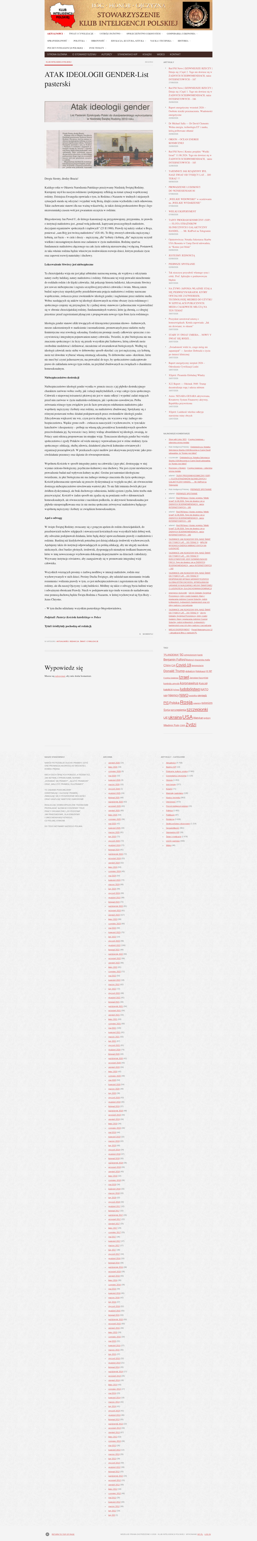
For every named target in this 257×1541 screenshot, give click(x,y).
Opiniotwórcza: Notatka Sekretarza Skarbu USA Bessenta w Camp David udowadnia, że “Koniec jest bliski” (190, 243)
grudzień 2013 (114, 1415)
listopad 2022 (114, 950)
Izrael (184, 677)
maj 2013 (112, 1445)
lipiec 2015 (112, 1332)
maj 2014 (112, 1393)
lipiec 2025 (112, 815)
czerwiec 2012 (114, 1493)
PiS (166, 703)
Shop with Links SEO (178, 439)
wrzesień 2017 (114, 1219)
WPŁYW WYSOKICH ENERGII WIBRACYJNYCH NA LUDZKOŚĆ (188, 545)
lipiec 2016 (112, 1280)
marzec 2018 (114, 1193)
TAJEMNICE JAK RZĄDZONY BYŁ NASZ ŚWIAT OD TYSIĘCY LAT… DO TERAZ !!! (190, 174)
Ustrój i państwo (173, 841)
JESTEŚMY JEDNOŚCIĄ (182, 255)
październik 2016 (115, 1267)
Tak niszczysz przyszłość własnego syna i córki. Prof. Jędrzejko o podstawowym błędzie (189, 276)
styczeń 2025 (114, 841)
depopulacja (198, 665)
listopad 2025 (114, 798)
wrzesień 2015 (114, 1324)
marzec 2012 (114, 1506)
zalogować (60, 675)
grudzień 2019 (114, 1102)
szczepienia (178, 710)
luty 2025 (112, 837)
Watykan (198, 717)
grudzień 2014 (114, 1363)
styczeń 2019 (114, 1150)
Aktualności (62, 641)
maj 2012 (112, 1498)
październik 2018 (115, 1163)
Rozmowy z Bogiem (177, 468)
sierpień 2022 (114, 963)
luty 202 (111, 1515)
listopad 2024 (114, 850)
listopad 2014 (114, 1367)
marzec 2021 (114, 1037)
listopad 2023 (114, 902)
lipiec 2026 (112, 767)
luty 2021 (112, 1041)
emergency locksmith (178, 593)
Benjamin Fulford (174, 659)
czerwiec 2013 (114, 1441)
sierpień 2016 (114, 1276)
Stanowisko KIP (127, 54)
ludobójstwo (190, 689)
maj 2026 (112, 776)
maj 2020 (112, 1080)
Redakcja (74, 641)
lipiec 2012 (112, 1489)
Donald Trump (174, 671)
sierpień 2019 (114, 1119)
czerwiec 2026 (114, 771)
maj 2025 (112, 824)
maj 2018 (112, 1184)
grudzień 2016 (114, 1258)
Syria (166, 709)
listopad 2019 (114, 1106)
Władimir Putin (171, 725)
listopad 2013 (114, 1419)
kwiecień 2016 (114, 1293)
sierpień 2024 (114, 863)
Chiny (167, 665)
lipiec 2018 (112, 1176)
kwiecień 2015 (114, 1345)
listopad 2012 (114, 1472)
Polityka (169, 810)
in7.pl (200, 1534)
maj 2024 (112, 876)
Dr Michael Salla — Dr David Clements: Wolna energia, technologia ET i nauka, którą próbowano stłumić (189, 127)
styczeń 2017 (114, 1254)
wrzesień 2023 (114, 910)
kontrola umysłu (171, 683)
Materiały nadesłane (174, 793)
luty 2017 (112, 1250)
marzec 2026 (114, 784)
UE (165, 717)
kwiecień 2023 (114, 932)
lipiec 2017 (112, 1228)
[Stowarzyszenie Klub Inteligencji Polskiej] (128, 29)
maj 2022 (112, 976)
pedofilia (193, 695)
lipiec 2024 (112, 867)
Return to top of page (63, 1534)
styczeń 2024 (114, 893)
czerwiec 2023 (114, 924)
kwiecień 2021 (114, 1032)
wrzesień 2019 (114, 1115)
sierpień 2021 (114, 1015)
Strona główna (57, 54)
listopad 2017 (114, 1211)
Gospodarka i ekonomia (176, 776)
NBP (165, 695)
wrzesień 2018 (114, 1167)
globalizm (190, 671)
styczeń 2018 (114, 1202)
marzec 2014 (114, 1402)
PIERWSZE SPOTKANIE (182, 264)
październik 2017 (115, 1215)
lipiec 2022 (112, 967)
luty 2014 (112, 1406)
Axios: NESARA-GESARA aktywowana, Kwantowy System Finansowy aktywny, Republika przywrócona (189, 399)
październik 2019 (115, 1111)
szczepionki (197, 709)
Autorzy (106, 54)
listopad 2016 (114, 1263)
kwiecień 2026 (114, 780)
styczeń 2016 (114, 1306)
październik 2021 (115, 1006)
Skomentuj (148, 634)
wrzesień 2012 (114, 1480)
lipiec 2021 (112, 1019)
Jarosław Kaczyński (199, 678)
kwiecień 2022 (114, 980)
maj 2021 (112, 1028)
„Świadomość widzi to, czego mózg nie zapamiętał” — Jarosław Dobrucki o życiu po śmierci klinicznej (189, 350)
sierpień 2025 (114, 810)
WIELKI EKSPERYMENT (182, 211)
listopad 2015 (114, 1315)
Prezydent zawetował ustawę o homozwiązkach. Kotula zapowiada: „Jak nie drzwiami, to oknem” (189, 322)
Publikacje (170, 815)
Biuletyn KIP (171, 767)
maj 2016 (112, 1289)
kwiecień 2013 (114, 1450)
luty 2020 (112, 1093)
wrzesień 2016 (114, 1272)
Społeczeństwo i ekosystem (178, 824)
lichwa (176, 690)
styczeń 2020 (114, 1098)
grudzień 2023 (114, 898)
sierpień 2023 (114, 915)
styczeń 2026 (114, 789)
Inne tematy (171, 784)
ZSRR (182, 725)
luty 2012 (112, 1511)
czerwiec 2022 (114, 972)
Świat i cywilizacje (89, 641)
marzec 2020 (114, 1089)
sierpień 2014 (114, 1380)
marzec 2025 (114, 832)
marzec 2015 (114, 1350)
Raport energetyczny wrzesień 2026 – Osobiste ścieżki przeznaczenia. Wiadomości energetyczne (190, 111)
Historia (169, 780)
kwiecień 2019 (114, 1137)
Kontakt (175, 54)
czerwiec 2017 (114, 1232)
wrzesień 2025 (114, 806)
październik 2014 (115, 1372)
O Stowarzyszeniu (84, 54)
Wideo (161, 54)
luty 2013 (112, 1459)
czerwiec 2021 (114, 1024)
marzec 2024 (114, 884)
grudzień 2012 (114, 1467)
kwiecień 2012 (114, 1502)
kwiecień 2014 (114, 1398)
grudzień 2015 (114, 1311)
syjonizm (206, 702)
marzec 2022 (114, 984)
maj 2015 (112, 1341)
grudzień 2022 (114, 945)
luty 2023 (112, 937)
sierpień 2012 (114, 1485)
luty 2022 (112, 989)
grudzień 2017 (114, 1206)
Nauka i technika (173, 798)
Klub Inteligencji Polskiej (58, 62)
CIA (173, 665)
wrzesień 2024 (114, 858)
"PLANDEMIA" (171, 655)
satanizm (197, 703)
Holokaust (200, 671)
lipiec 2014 (112, 1385)
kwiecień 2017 (114, 1241)
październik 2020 (115, 1058)
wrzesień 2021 (114, 1011)
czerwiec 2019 (114, 1128)
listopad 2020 (114, 1054)
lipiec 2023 (112, 919)
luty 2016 (112, 1302)
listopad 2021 (114, 1002)
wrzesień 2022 (114, 958)
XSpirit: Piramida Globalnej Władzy (187, 375)
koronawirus (189, 683)
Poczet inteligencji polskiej (177, 806)
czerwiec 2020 (114, 1076)
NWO (183, 695)
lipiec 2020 (112, 1072)
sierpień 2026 (114, 763)
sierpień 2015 (114, 1328)
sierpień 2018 (114, 1172)
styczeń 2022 (114, 993)
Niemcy (173, 695)
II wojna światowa (170, 678)
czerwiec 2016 (114, 1285)
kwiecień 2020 (114, 1084)
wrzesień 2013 (114, 1428)
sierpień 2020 (114, 1067)
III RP (209, 671)
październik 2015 (115, 1319)
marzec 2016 (114, 1298)
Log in (208, 1534)
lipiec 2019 (112, 1124)
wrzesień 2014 (114, 1376)
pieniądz (202, 695)
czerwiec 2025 (114, 819)
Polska (174, 703)
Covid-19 (183, 665)
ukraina (175, 717)
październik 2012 (115, 1476)
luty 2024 (112, 889)
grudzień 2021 (114, 998)
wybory (207, 718)
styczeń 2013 (114, 1463)
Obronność (171, 802)
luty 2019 (112, 1145)
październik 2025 (115, 802)
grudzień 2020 (114, 1050)
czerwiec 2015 (114, 1337)
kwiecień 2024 (114, 880)
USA (187, 717)
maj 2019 (112, 1132)
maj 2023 (112, 928)
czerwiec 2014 (114, 1389)
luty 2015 (112, 1354)
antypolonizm (190, 655)
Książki (147, 54)
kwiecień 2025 (114, 828)
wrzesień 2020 (114, 1063)
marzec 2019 (114, 1141)
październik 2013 (115, 1424)
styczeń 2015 (114, 1358)
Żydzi (191, 724)
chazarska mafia (202, 660)
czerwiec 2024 (114, 871)
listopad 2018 (114, 1158)
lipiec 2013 (112, 1437)
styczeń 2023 (114, 941)
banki (200, 655)
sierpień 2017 (114, 1224)
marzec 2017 (114, 1245)
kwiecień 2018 (114, 1189)
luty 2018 (112, 1198)
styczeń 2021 (114, 1045)
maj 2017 (112, 1237)
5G (182, 654)
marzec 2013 (114, 1454)
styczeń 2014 (114, 1411)
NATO (204, 689)
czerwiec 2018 (114, 1180)
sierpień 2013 (114, 1432)
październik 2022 (115, 954)
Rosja (186, 702)
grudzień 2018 (114, 1154)
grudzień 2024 (114, 845)
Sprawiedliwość (172, 828)
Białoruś (190, 660)
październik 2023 (115, 906)
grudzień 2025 (114, 793)
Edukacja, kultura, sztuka (177, 771)
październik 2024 (115, 854)
